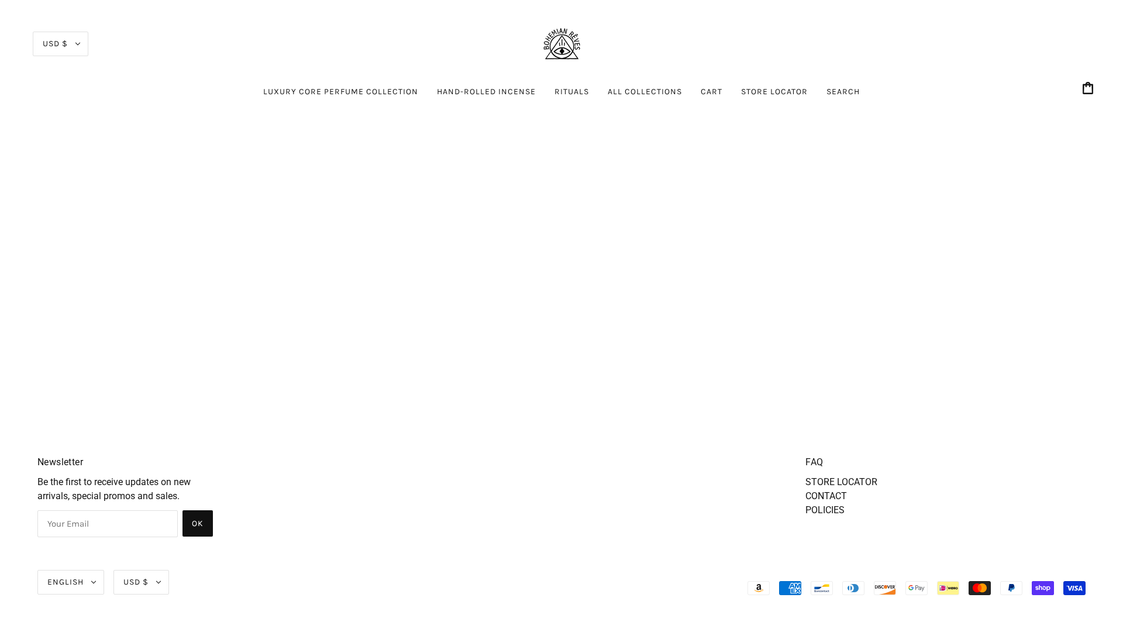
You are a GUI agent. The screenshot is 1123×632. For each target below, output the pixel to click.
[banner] (561, 43)
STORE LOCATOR (841, 481)
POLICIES (825, 510)
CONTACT (826, 496)
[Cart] (1089, 89)
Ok (198, 523)
